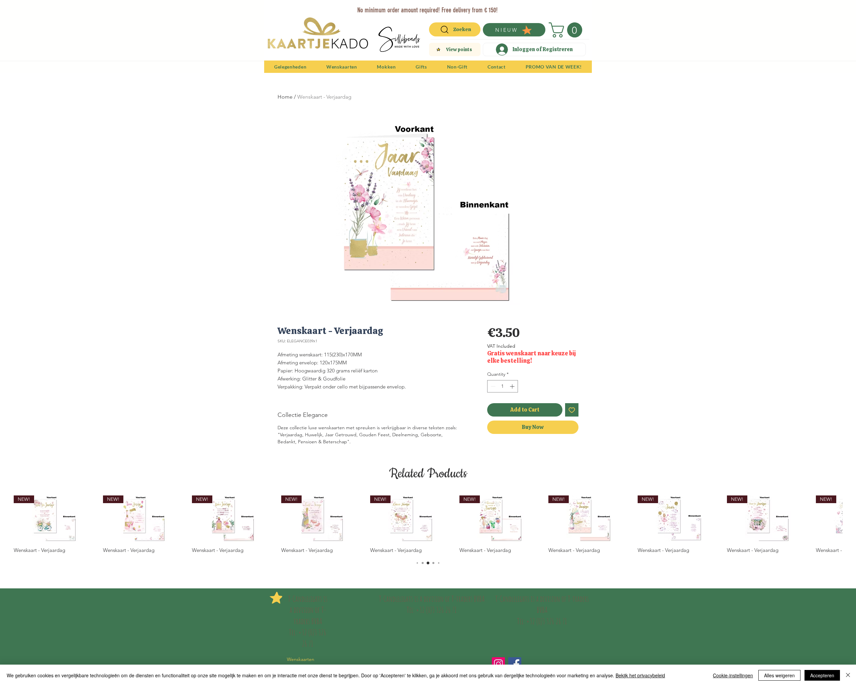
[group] (428, 524)
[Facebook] (514, 663)
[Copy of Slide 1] (432, 7)
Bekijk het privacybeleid (640, 675)
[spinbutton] (503, 386)
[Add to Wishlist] (571, 410)
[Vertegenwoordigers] (440, 7)
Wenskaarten (300, 659)
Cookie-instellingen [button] (733, 675)
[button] (567, 29)
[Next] (582, 9)
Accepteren (822, 675)
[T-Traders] (416, 7)
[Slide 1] (408, 7)
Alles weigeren (779, 675)
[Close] (848, 675)
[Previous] (274, 9)
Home (285, 97)
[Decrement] (492, 386)
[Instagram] (498, 663)
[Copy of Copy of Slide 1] (425, 7)
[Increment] (513, 386)
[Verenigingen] (448, 7)
